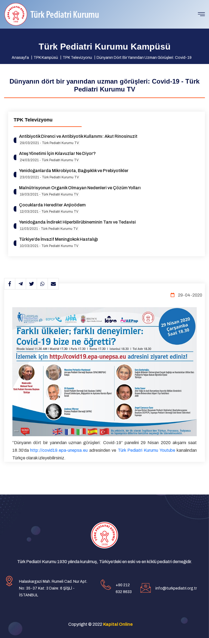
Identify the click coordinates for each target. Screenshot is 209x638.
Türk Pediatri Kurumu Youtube (146, 450)
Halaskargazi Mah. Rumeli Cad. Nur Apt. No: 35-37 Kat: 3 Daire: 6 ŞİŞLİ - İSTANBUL (53, 588)
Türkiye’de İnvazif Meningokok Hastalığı (58, 239)
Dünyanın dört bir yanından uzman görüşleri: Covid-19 (144, 58)
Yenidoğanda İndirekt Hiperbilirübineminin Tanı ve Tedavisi (77, 222)
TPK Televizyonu (77, 58)
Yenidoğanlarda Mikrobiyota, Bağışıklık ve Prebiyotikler (73, 170)
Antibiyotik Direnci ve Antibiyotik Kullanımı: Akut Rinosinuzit (78, 136)
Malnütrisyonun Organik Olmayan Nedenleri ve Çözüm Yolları (80, 187)
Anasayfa (20, 58)
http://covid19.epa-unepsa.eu (59, 450)
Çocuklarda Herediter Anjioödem (52, 205)
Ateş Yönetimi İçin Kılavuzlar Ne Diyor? (57, 153)
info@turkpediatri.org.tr (176, 588)
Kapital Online (118, 624)
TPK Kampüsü (45, 58)
